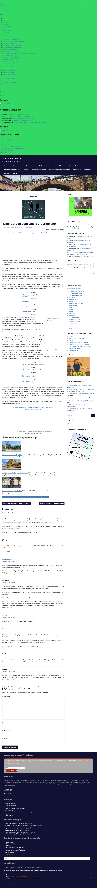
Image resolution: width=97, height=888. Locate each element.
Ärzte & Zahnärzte (74, 299)
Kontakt (2, 80)
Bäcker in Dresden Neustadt (9, 43)
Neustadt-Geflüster (12, 158)
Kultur (4, 18)
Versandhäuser (10, 810)
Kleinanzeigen (4, 90)
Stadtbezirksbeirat (7, 11)
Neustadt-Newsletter (7, 150)
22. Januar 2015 (49, 278)
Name (4, 723)
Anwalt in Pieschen (10, 803)
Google (57, 229)
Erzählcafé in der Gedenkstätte (77, 397)
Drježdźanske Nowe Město (9, 74)
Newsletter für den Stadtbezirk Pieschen (15, 808)
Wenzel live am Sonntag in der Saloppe (79, 385)
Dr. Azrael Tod (6, 513)
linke (21, 497)
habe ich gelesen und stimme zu (16, 765)
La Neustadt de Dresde (8, 70)
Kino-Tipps (5, 24)
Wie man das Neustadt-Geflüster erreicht (10, 88)
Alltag (1, 14)
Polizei (4, 9)
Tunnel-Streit (45, 497)
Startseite (2, 3)
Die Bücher (3, 84)
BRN (3, 28)
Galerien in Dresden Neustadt (10, 51)
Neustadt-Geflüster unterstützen (8, 78)
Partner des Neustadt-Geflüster (8, 82)
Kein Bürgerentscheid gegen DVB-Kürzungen (18, 116)
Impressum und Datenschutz (10, 141)
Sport (3, 20)
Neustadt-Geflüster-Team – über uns (12, 145)
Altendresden (6, 497)
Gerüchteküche (6, 22)
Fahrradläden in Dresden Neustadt (11, 45)
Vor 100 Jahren (6, 26)
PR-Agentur (9, 807)
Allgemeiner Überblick (74, 288)
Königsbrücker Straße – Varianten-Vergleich (17, 504)
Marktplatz (3, 94)
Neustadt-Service (4, 36)
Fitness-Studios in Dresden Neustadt (12, 47)
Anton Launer (14, 227)
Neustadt (25, 497)
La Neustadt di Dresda (8, 72)
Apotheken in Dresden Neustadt (10, 39)
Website (4, 738)
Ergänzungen (6, 696)
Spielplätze (72, 315)
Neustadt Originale (7, 30)
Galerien (71, 309)
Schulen (71, 311)
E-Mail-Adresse (6, 731)
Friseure (71, 307)
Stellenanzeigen (4, 92)
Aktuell (2, 5)
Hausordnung (6, 139)
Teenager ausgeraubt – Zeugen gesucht (51, 504)
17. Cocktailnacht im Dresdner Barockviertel (80, 393)
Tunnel (39, 497)
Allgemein (2, 96)
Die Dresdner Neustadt (6, 67)
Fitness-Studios (73, 305)
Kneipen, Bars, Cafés (74, 319)
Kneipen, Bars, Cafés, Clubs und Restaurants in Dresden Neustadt (19, 53)
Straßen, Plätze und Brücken (10, 63)
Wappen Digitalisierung (11, 805)
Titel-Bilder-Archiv (7, 32)
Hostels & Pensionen (74, 317)
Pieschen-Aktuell (58, 812)
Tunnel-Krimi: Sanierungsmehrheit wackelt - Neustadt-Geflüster (24, 687)
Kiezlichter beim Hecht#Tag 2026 (78, 401)
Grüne (16, 497)
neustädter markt (32, 497)
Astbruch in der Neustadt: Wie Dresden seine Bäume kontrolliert (30, 122)
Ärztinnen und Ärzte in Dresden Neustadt (13, 41)
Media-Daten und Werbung (7, 86)
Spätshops (72, 313)
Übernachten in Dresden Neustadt (11, 61)
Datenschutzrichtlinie (72, 760)
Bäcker (71, 301)
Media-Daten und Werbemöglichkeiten (12, 147)
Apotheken (72, 297)
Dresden (12, 497)
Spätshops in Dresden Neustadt (10, 57)
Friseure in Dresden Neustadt (10, 49)
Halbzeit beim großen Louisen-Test (18, 114)
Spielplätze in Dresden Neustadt (10, 59)
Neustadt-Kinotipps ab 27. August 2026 (83, 256)
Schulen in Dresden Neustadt (10, 55)
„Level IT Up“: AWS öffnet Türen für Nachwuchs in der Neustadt (21, 825)
